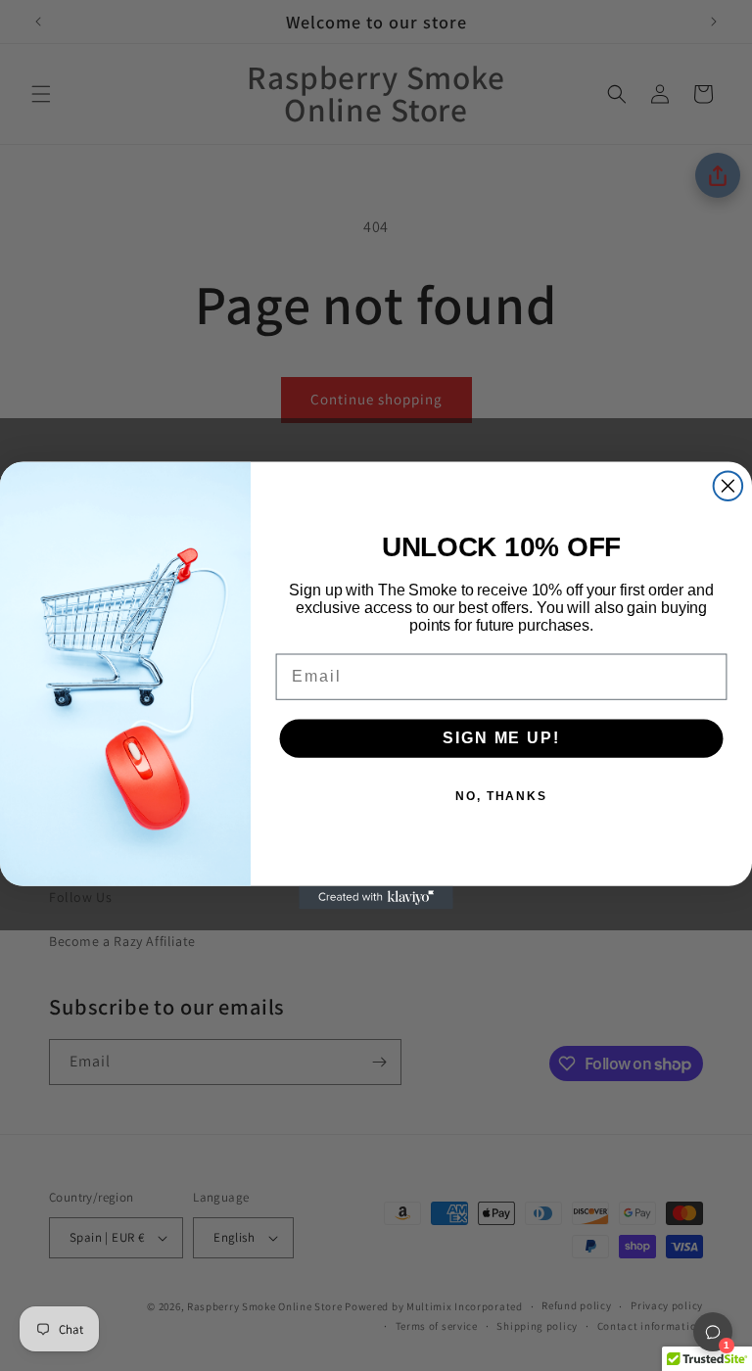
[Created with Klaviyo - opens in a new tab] (376, 898)
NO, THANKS (501, 796)
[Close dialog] (728, 485)
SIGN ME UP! (501, 738)
